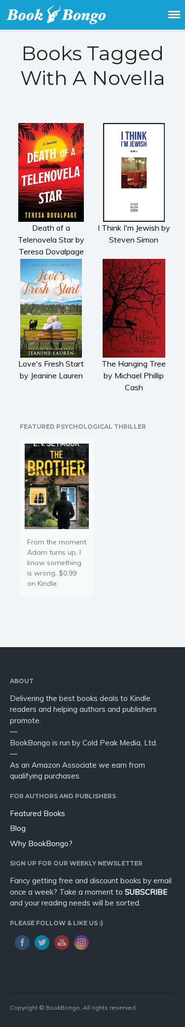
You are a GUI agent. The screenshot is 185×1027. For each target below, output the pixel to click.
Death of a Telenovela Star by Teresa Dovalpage (51, 239)
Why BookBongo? (41, 843)
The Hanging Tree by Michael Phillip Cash (134, 375)
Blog (18, 828)
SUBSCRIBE (146, 892)
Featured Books (37, 813)
